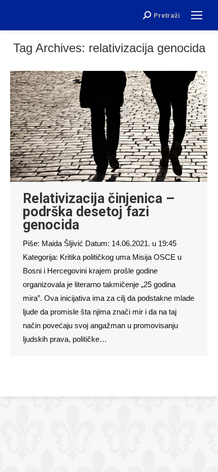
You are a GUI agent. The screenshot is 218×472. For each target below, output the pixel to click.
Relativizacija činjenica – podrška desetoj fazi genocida (98, 211)
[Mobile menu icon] (196, 15)
